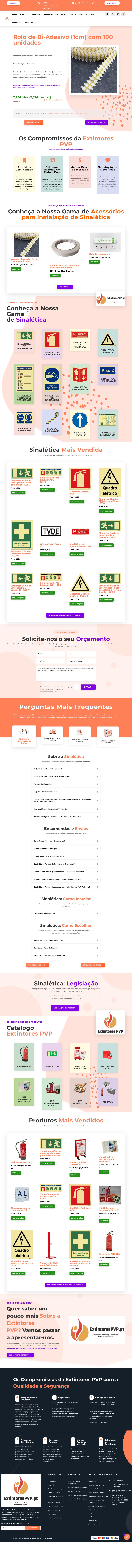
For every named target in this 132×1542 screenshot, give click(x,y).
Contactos (29, 22)
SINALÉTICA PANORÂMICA (80, 388)
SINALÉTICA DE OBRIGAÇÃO (52, 397)
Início (14, 14)
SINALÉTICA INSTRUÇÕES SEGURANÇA (24, 397)
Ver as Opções (18, 492)
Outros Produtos (67, 14)
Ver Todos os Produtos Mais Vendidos (64, 1285)
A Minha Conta (94, 1524)
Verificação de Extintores (78, 1487)
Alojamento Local (51, 14)
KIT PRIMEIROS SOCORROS (24, 1099)
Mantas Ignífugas (54, 1492)
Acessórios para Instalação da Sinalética (61, 113)
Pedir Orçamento (95, 122)
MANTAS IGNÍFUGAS (80, 1067)
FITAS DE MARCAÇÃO (52, 429)
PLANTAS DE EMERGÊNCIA (107, 433)
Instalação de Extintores (77, 1495)
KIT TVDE (108, 1101)
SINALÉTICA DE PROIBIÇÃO (80, 344)
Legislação (92, 1520)
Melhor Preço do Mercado (98, 1496)
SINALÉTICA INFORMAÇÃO (108, 379)
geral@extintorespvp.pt (84, 3)
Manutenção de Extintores (74, 1482)
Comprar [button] (16, 1173)
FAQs (92, 14)
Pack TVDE (52, 1514)
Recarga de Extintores (76, 1491)
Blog (90, 1513)
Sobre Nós (16, 22)
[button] (53, 100)
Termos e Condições (96, 1485)
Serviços (82, 14)
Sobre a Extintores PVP (19, 1355)
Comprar (12, 3)
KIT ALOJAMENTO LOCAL (52, 1103)
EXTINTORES (24, 1066)
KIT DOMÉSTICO (80, 1102)
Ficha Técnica (33, 122)
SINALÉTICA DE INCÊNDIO (52, 353)
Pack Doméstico (54, 1510)
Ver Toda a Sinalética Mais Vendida (64, 615)
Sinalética (36, 14)
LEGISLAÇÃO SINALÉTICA (64, 1008)
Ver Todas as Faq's (36, 965)
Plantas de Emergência (57, 1489)
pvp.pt (49, 1538)
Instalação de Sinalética (77, 1499)
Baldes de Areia (54, 1502)
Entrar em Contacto (92, 965)
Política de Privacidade (97, 1489)
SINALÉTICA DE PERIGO (108, 351)
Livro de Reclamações (96, 1492)
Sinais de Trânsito (55, 1518)
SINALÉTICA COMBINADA (24, 429)
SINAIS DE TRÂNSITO (80, 433)
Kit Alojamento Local (56, 1506)
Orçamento (111, 3)
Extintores (23, 14)
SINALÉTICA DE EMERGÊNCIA (24, 346)
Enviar (87, 687)
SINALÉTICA (52, 1066)
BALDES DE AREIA (107, 1067)
